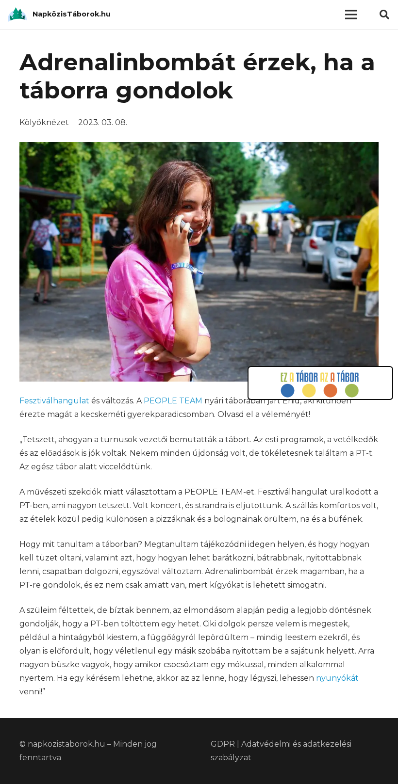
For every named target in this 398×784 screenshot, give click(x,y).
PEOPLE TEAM (173, 400)
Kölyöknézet (44, 122)
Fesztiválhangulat (55, 400)
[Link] (17, 14)
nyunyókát (337, 678)
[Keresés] (384, 15)
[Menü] (351, 14)
